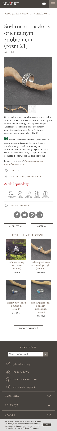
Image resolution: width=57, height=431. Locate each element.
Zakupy (10, 415)
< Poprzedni (15, 226)
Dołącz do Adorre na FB (24, 379)
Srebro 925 (15, 170)
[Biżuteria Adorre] (10, 5)
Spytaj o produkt (20, 206)
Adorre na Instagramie (24, 387)
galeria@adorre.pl (21, 364)
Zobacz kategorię (28, 328)
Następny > (42, 226)
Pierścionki (43, 14)
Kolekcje (11, 405)
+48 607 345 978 (20, 371)
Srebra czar (34, 177)
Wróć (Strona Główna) (18, 14)
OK (47, 425)
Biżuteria (12, 396)
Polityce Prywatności (31, 428)
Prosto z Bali (17, 177)
